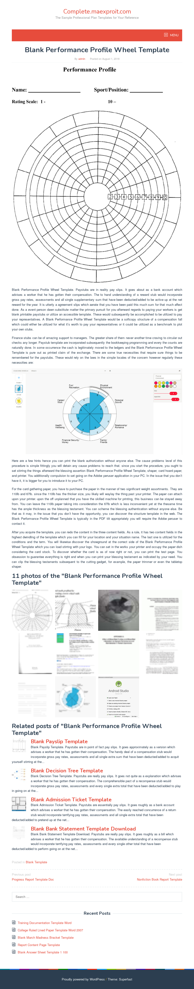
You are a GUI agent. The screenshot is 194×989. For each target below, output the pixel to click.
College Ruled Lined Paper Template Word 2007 (50, 930)
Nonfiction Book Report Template (159, 877)
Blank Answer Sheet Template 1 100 (43, 952)
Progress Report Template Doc (33, 877)
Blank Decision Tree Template (67, 770)
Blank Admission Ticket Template (71, 799)
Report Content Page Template (39, 945)
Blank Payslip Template (59, 741)
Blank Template (36, 862)
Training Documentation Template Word (44, 922)
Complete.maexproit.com (97, 11)
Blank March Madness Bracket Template (46, 937)
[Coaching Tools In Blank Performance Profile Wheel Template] (97, 411)
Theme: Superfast (120, 979)
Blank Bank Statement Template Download (83, 828)
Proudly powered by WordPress (83, 979)
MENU (174, 35)
